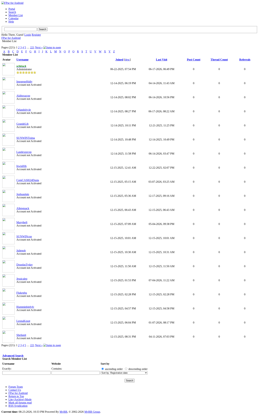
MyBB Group (92, 411)
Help (11, 21)
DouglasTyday (24, 264)
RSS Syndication (17, 405)
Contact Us (14, 389)
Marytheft (21, 222)
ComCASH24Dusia (27, 180)
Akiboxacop (23, 95)
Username (8, 363)
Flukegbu (21, 292)
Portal (11, 8)
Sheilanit (21, 335)
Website (56, 363)
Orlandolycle (23, 109)
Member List (15, 15)
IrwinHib (21, 166)
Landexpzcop (24, 151)
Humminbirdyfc (25, 306)
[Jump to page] (52, 47)
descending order (137, 368)
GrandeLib (22, 123)
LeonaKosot (23, 320)
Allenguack (22, 208)
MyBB (63, 411)
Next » (39, 47)
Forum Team (15, 386)
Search (12, 12)
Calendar (13, 18)
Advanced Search (12, 355)
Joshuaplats (22, 194)
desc (127, 59)
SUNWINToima (25, 137)
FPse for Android (11, 37)
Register (36, 34)
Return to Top (16, 396)
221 (32, 47)
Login (27, 34)
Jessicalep (21, 278)
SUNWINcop (24, 236)
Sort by (105, 363)
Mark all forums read (20, 402)
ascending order (114, 368)
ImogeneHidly (24, 81)
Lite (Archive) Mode (20, 399)
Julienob (21, 250)
